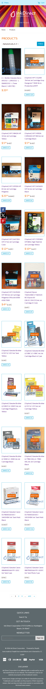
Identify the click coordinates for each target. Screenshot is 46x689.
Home (3, 30)
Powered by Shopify (33, 648)
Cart (42, 3)
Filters (40, 44)
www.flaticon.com (25, 651)
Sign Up (40, 638)
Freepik (14, 651)
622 (29, 596)
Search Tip (23, 617)
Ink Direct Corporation (17, 648)
